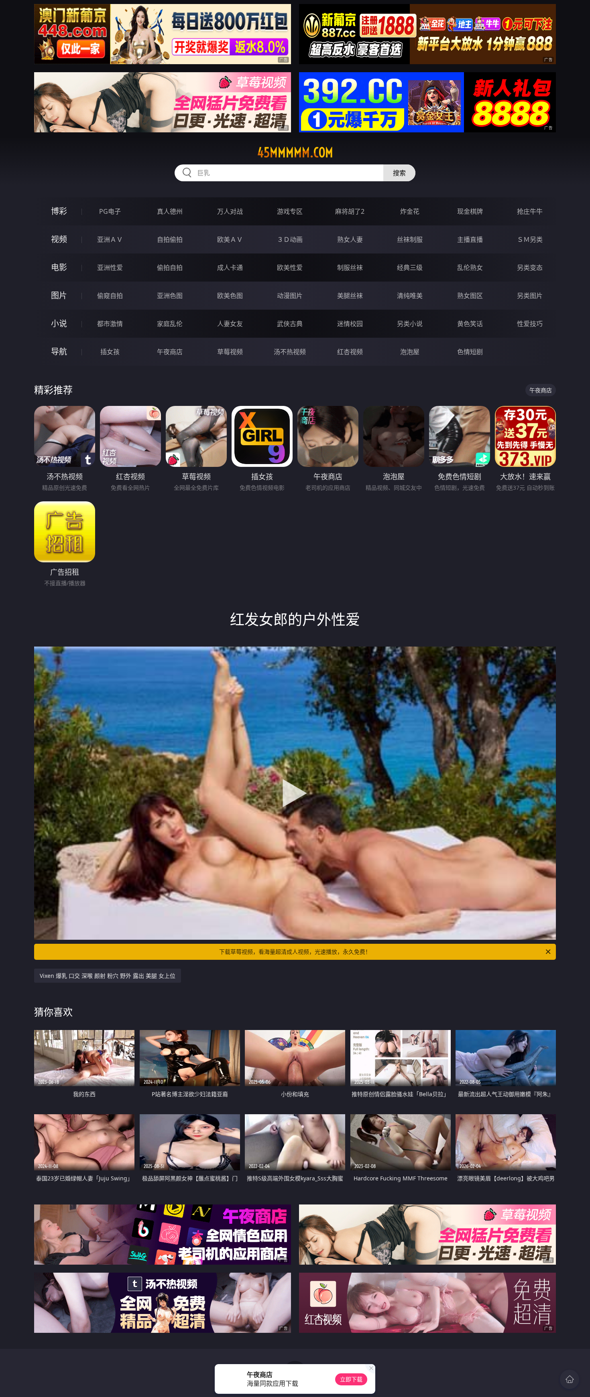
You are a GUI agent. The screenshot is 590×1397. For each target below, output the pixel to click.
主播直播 (470, 239)
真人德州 (170, 211)
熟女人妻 (350, 239)
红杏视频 (350, 351)
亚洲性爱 (110, 267)
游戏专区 (290, 211)
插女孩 (110, 351)
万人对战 (230, 211)
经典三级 (410, 267)
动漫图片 (290, 295)
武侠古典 (290, 323)
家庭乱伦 (170, 323)
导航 (59, 351)
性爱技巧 (530, 323)
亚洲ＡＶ (110, 239)
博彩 (59, 211)
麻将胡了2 (349, 211)
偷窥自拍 (110, 295)
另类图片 (530, 295)
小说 (59, 323)
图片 (59, 295)
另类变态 (530, 267)
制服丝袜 (350, 267)
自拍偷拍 (170, 239)
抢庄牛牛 (530, 211)
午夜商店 (170, 351)
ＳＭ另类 (530, 239)
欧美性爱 (290, 267)
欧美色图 (230, 295)
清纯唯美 (410, 295)
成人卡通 (230, 267)
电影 (59, 267)
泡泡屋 (409, 351)
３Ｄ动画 (290, 239)
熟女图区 (470, 295)
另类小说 (410, 323)
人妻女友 (230, 323)
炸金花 (409, 211)
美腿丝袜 (350, 295)
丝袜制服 (410, 239)
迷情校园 (350, 323)
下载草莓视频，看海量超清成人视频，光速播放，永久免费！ (295, 951)
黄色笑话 (470, 323)
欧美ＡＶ (230, 239)
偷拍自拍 (170, 267)
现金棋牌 (470, 211)
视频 (59, 239)
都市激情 (110, 323)
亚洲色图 (170, 295)
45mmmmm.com (295, 152)
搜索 (399, 172)
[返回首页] (569, 1379)
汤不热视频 (290, 351)
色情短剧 (470, 351)
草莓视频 (230, 351)
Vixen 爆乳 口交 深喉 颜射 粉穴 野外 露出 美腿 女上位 (107, 975)
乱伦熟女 (470, 267)
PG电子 (110, 211)
